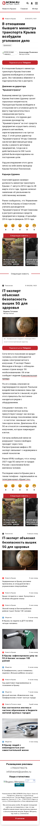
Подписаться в (20, 63)
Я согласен (20, 818)
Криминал (7, 45)
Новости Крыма (10, 18)
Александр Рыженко (28, 52)
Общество (8, 617)
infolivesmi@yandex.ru (18, 771)
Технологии (9, 285)
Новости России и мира (13, 704)
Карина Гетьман (10, 311)
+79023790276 (18, 768)
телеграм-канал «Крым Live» (16, 479)
